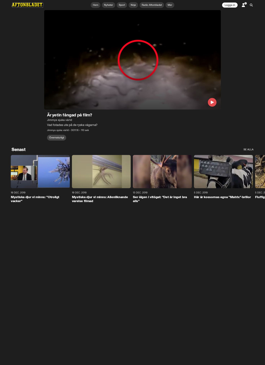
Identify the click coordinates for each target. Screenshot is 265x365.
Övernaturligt (56, 137)
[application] (132, 60)
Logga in (230, 5)
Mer (170, 4)
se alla (248, 149)
